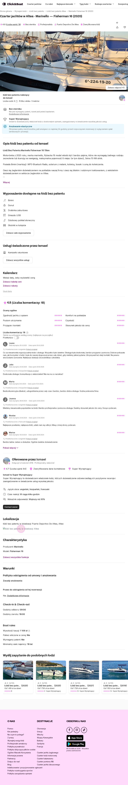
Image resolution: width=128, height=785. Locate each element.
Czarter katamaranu (45, 759)
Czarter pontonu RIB (45, 762)
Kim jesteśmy (13, 732)
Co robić (49, 4)
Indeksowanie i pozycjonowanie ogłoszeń (25, 768)
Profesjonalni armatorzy (17, 744)
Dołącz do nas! (14, 762)
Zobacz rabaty (10, 285)
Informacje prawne (15, 756)
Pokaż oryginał (31, 349)
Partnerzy (12, 759)
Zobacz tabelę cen (12, 281)
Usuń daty (7, 291)
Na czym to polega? (16, 735)
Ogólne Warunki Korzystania (19, 753)
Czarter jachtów (34, 4)
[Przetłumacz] (16, 337)
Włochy (40, 735)
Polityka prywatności (16, 747)
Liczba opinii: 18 (13, 24)
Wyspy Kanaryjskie (45, 738)
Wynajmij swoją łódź (16, 741)
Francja (40, 747)
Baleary (40, 741)
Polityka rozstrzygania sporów (20, 771)
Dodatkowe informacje (18, 595)
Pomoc (10, 729)
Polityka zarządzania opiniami (20, 774)
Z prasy (11, 738)
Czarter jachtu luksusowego (48, 765)
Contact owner (11, 507)
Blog (9, 765)
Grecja (39, 732)
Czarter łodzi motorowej (47, 756)
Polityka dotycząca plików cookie (21, 750)
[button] (117, 27)
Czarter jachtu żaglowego (47, 753)
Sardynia (40, 744)
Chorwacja (41, 729)
